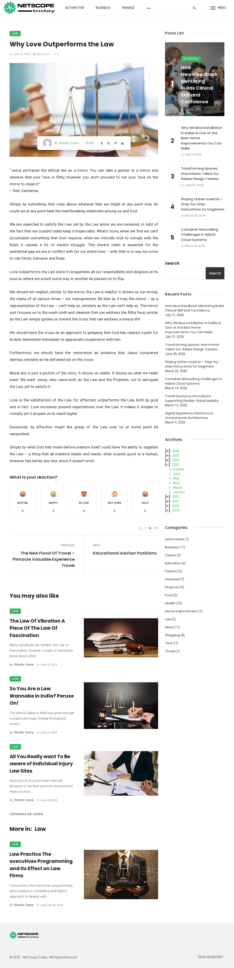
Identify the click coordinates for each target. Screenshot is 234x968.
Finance (128, 8)
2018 (175, 510)
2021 (175, 501)
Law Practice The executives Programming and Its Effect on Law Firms (41, 865)
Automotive (74, 8)
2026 (175, 451)
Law (15, 33)
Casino (170, 555)
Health (170, 603)
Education (173, 563)
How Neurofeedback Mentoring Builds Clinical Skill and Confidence (199, 84)
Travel (170, 651)
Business (103, 8)
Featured (172, 579)
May (176, 478)
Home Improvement (181, 611)
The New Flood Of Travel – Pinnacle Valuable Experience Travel (44, 559)
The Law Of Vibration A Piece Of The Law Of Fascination (37, 628)
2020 (175, 506)
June (176, 474)
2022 (175, 497)
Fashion (171, 571)
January (179, 492)
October (179, 469)
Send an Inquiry (210, 957)
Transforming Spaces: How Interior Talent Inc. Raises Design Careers (200, 173)
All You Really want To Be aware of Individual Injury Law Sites (41, 763)
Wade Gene (69, 143)
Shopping (172, 635)
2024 (175, 460)
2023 (175, 465)
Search (172, 263)
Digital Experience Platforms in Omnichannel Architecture (189, 415)
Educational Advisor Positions (125, 553)
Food (169, 595)
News (169, 627)
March (177, 487)
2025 (175, 455)
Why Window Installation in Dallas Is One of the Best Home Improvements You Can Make (201, 138)
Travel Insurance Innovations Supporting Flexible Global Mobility (192, 398)
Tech (169, 643)
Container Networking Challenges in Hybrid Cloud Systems (199, 234)
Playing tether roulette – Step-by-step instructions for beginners (202, 204)
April (176, 483)
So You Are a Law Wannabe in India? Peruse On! (42, 695)
